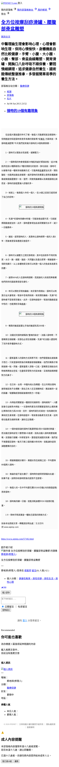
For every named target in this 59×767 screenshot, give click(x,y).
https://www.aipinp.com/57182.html (17, 539)
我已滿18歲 (7, 761)
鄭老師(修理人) (8, 554)
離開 (16, 761)
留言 (34, 570)
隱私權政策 (50, 724)
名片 (9, 98)
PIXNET (13, 724)
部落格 (10, 95)
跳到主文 (5, 37)
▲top (3, 587)
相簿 (9, 92)
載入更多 (6, 593)
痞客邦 (27, 570)
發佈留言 (6, 610)
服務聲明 (30, 727)
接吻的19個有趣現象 (22, 111)
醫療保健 (24, 86)
